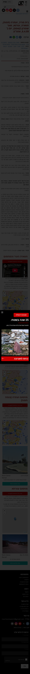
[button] (2, 312)
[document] (15, 337)
